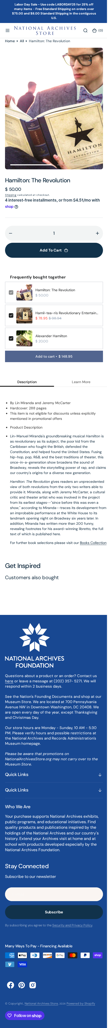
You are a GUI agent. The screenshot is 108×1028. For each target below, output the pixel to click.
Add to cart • (52, 356)
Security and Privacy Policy (72, 930)
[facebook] (10, 990)
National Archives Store (41, 1009)
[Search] (82, 30)
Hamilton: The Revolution (55, 290)
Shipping (11, 195)
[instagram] (32, 990)
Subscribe (52, 917)
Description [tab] (26, 382)
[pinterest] (21, 990)
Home (10, 40)
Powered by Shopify (81, 1009)
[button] (7, 30)
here (9, 686)
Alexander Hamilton (51, 336)
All (22, 40)
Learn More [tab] (78, 382)
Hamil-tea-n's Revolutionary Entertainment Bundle (65, 313)
